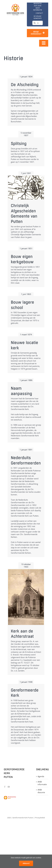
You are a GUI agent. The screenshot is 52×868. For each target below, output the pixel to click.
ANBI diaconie (41, 791)
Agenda (41, 776)
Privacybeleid (40, 817)
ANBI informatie (42, 783)
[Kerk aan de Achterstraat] (26, 597)
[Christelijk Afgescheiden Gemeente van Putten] (26, 187)
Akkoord (26, 863)
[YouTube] (9, 787)
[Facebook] (5, 787)
